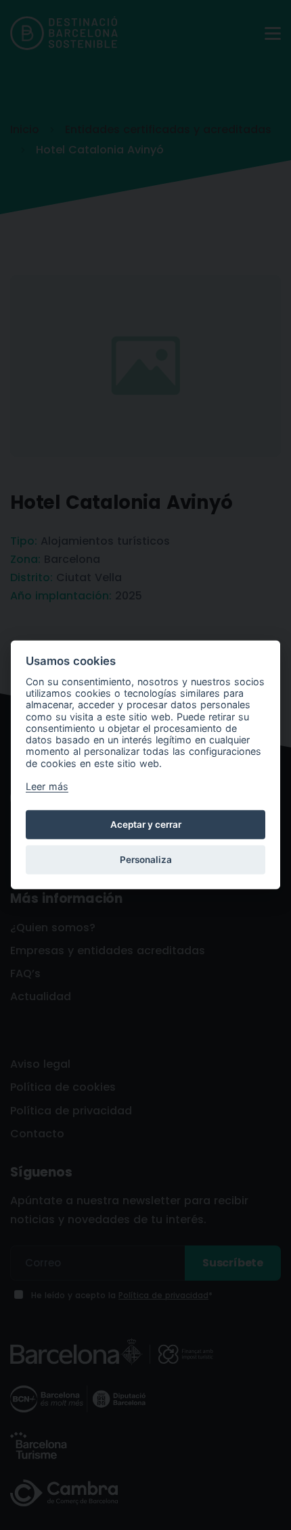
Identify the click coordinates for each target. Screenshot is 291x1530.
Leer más (47, 786)
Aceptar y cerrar (145, 824)
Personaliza (146, 859)
